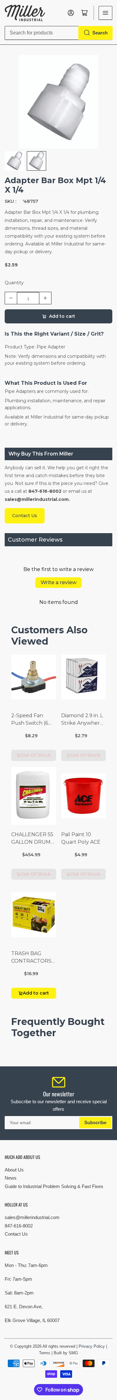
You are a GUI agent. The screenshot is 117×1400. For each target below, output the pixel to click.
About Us (14, 1169)
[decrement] (11, 298)
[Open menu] (105, 13)
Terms (44, 1353)
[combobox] (58, 33)
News (11, 1178)
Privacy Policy (92, 1346)
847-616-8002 (19, 1225)
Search (100, 32)
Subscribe (95, 1122)
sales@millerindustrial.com (32, 1217)
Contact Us (16, 1234)
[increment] (45, 298)
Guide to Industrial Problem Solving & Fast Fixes (54, 1186)
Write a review (58, 582)
